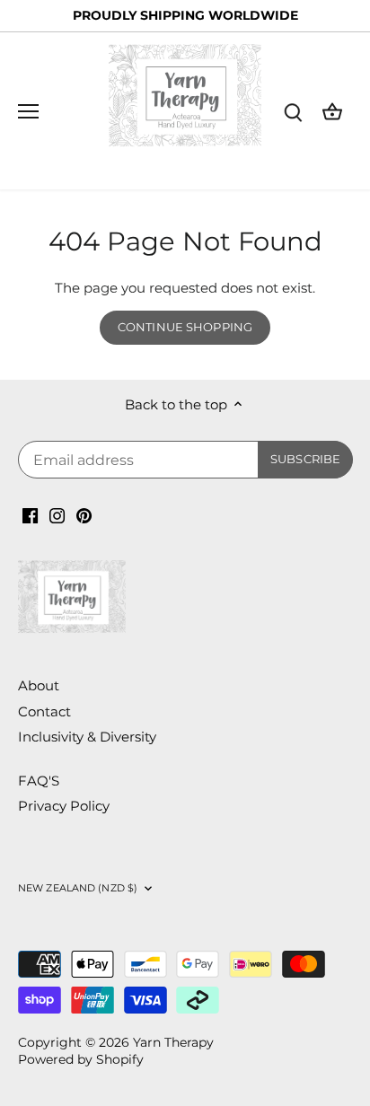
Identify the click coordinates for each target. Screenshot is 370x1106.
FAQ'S (38, 780)
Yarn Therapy (173, 1042)
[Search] (293, 111)
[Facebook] (30, 514)
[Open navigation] (28, 111)
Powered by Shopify (81, 1059)
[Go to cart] (332, 111)
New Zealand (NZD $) (77, 888)
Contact (44, 711)
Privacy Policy (64, 805)
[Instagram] (57, 514)
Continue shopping (185, 327)
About (38, 685)
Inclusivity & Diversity (87, 736)
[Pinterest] (84, 514)
